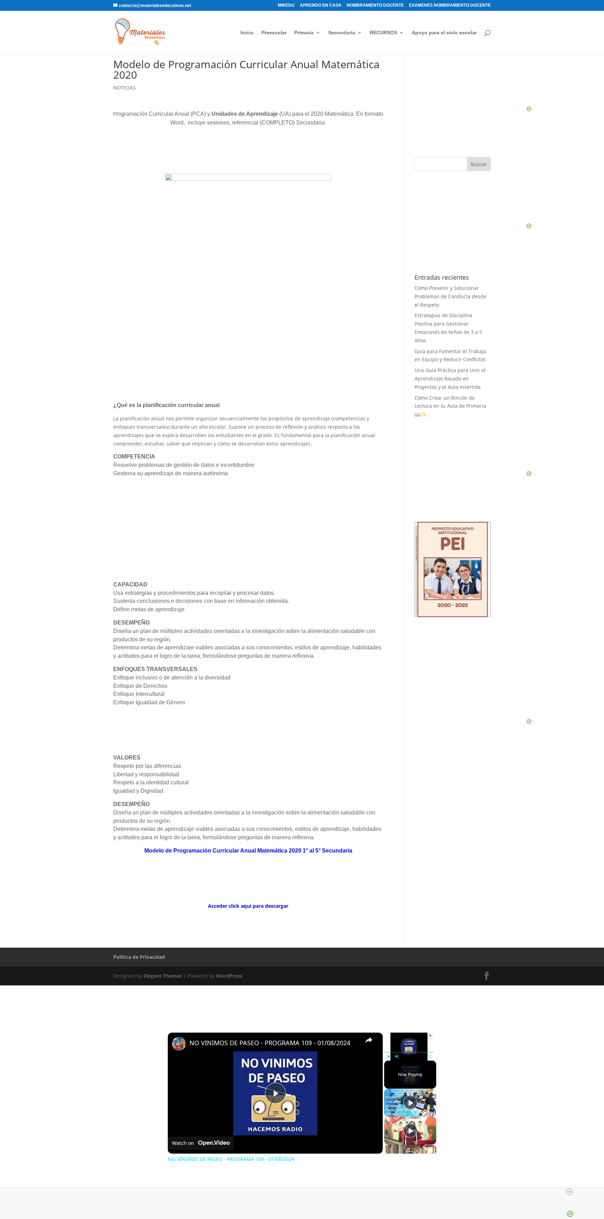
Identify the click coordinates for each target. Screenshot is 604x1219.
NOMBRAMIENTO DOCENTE (375, 5)
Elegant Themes (163, 975)
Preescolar (274, 32)
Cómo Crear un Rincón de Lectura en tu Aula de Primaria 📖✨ (450, 406)
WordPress (229, 975)
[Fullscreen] (429, 1056)
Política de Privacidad (139, 957)
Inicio (247, 32)
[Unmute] (397, 1056)
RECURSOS (383, 32)
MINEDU (286, 5)
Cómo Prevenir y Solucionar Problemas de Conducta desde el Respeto (450, 296)
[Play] (388, 1056)
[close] (570, 1192)
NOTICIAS (124, 87)
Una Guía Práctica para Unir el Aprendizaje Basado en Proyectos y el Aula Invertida (450, 378)
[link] (179, 1044)
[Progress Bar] (409, 1052)
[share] (368, 1040)
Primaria (304, 32)
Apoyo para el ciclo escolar (444, 32)
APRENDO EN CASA (320, 5)
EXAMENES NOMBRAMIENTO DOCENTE (450, 5)
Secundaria (341, 32)
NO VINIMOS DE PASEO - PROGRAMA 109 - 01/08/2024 (269, 1043)
